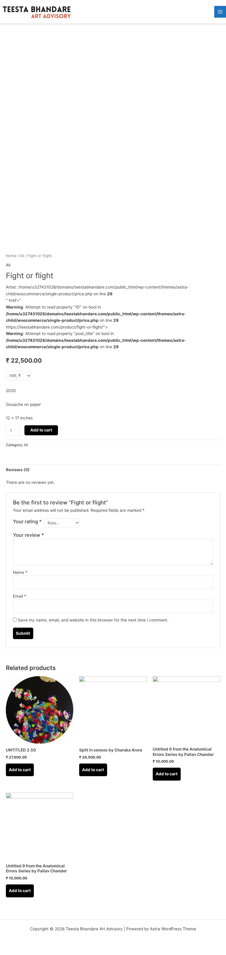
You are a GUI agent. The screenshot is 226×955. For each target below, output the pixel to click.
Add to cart (41, 430)
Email (19, 596)
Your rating (27, 521)
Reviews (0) (18, 469)
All (22, 256)
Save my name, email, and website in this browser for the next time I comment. (93, 620)
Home (11, 256)
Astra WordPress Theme (173, 928)
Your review (28, 535)
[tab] (18, 469)
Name (20, 572)
